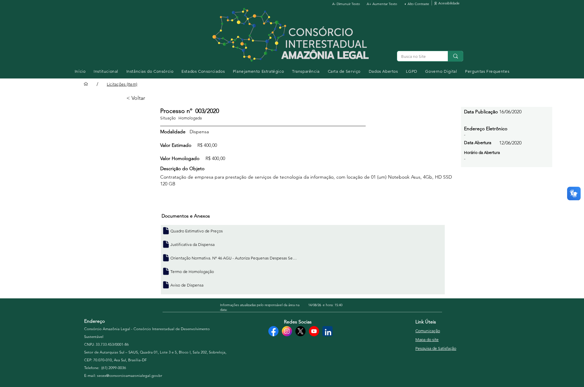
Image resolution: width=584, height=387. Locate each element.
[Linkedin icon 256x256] (327, 331)
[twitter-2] (300, 331)
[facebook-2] (273, 331)
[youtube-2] (314, 331)
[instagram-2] (287, 331)
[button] (106, 71)
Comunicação (427, 330)
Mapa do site (427, 339)
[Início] (85, 83)
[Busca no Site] (455, 56)
